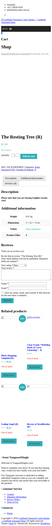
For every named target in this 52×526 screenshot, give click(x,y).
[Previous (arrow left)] (5, 263)
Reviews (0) (10, 183)
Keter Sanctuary (33, 229)
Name (4, 283)
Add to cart (29, 156)
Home (4, 54)
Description (10, 178)
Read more (8, 375)
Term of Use (12, 502)
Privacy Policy (13, 499)
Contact (10, 494)
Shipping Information (16, 497)
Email (4, 288)
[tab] (11, 178)
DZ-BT (10, 54)
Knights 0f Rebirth (21, 54)
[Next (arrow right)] (47, 263)
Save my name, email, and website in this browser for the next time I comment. (25, 294)
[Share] (42, 3)
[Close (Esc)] (49, 3)
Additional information (32, 178)
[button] (5, 29)
